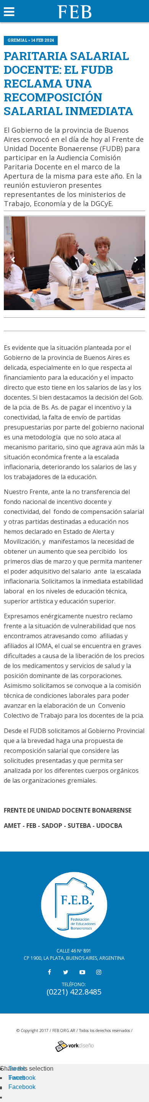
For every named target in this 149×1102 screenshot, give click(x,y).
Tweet (16, 1068)
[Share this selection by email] (12, 1088)
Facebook (22, 1077)
